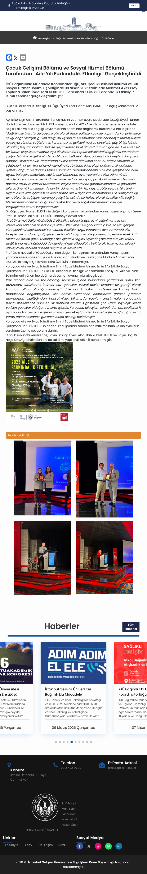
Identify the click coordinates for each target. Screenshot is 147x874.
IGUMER (62, 845)
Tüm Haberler (131, 627)
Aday (28, 845)
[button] (56, 742)
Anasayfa (11, 845)
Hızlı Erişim (45, 845)
